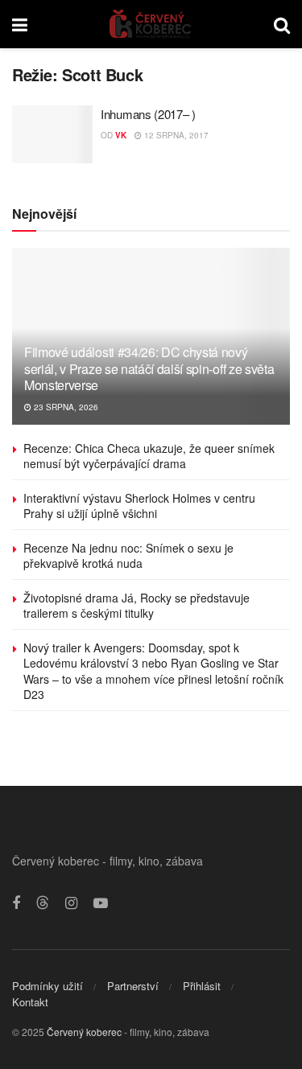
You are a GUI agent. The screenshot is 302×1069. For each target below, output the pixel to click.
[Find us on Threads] (42, 903)
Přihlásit (202, 985)
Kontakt (30, 1001)
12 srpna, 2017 (175, 135)
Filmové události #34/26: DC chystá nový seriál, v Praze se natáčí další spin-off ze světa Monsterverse (149, 369)
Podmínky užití (47, 985)
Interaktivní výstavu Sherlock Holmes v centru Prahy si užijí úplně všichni (139, 506)
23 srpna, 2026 (64, 407)
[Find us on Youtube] (100, 903)
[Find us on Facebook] (16, 903)
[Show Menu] (19, 24)
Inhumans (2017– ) (148, 113)
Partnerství (133, 985)
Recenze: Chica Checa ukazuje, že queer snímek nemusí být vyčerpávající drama (149, 456)
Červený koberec (84, 1031)
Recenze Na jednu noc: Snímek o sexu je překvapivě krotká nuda (128, 556)
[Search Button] (282, 24)
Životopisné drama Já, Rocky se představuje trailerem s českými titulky (136, 606)
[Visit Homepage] (151, 24)
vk (120, 135)
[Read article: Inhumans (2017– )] (52, 134)
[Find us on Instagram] (71, 903)
